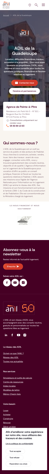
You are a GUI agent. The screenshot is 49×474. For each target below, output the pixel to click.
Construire (8, 418)
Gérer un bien (9, 426)
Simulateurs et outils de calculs (17, 378)
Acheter (7, 414)
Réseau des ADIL (10, 357)
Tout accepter (15, 451)
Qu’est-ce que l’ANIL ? (13, 353)
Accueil (6, 15)
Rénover (7, 422)
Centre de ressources (13, 382)
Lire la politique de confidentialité (19, 443)
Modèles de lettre (11, 390)
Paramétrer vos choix (18, 464)
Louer (5, 410)
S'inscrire (11, 266)
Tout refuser (14, 457)
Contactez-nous (26, 82)
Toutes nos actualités (13, 361)
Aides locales (9, 386)
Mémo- (12, 394)
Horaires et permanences (24, 91)
